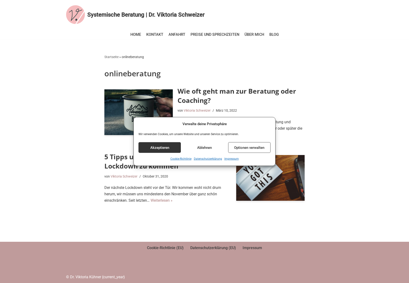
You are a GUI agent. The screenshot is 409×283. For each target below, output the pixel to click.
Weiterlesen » (162, 200)
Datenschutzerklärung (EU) (213, 248)
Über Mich (254, 34)
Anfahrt (177, 34)
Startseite (111, 57)
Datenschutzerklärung (208, 158)
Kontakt (154, 34)
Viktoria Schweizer (197, 111)
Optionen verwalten (249, 148)
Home (135, 34)
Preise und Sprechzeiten (215, 34)
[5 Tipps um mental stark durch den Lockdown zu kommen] (270, 178)
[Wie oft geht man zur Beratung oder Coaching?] (138, 112)
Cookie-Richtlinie (180, 158)
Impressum (231, 158)
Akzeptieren (159, 148)
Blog (274, 34)
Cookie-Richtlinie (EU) (165, 248)
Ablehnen (204, 148)
